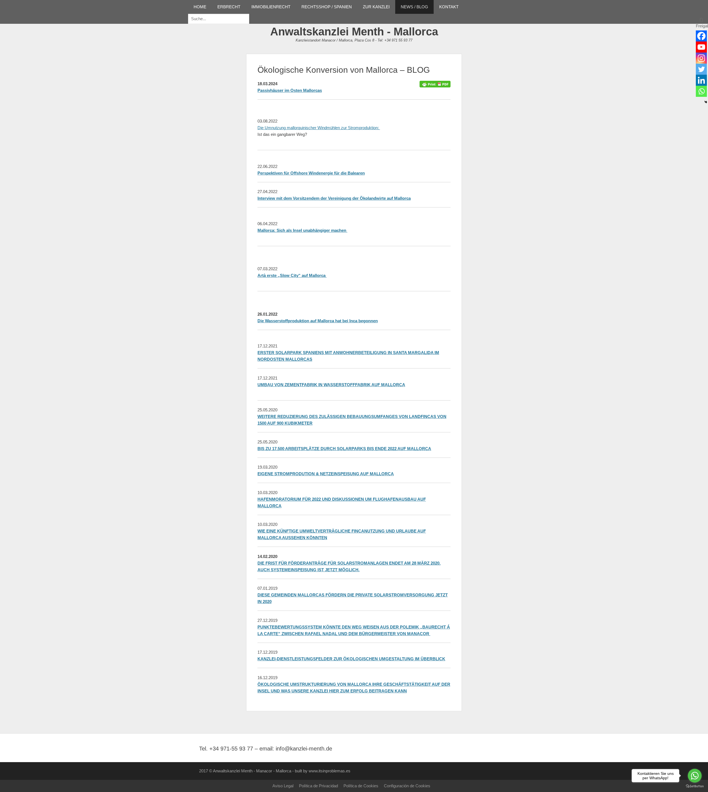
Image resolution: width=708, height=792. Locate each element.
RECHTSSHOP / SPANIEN (326, 6)
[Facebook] (701, 35)
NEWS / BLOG (414, 6)
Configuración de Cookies (407, 785)
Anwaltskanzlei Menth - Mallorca (354, 31)
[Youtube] (701, 47)
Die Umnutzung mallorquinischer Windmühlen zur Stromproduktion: (318, 127)
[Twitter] (701, 69)
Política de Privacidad (318, 785)
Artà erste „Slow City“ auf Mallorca (292, 275)
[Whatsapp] (701, 91)
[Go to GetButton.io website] (695, 786)
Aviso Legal (282, 785)
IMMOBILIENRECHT (270, 6)
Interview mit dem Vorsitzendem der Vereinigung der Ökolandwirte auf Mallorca (334, 198)
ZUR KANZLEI (376, 6)
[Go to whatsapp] (695, 776)
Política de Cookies (360, 785)
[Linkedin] (701, 80)
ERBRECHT (228, 6)
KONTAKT (449, 6)
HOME (200, 6)
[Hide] (706, 102)
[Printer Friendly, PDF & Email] (435, 84)
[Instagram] (701, 58)
